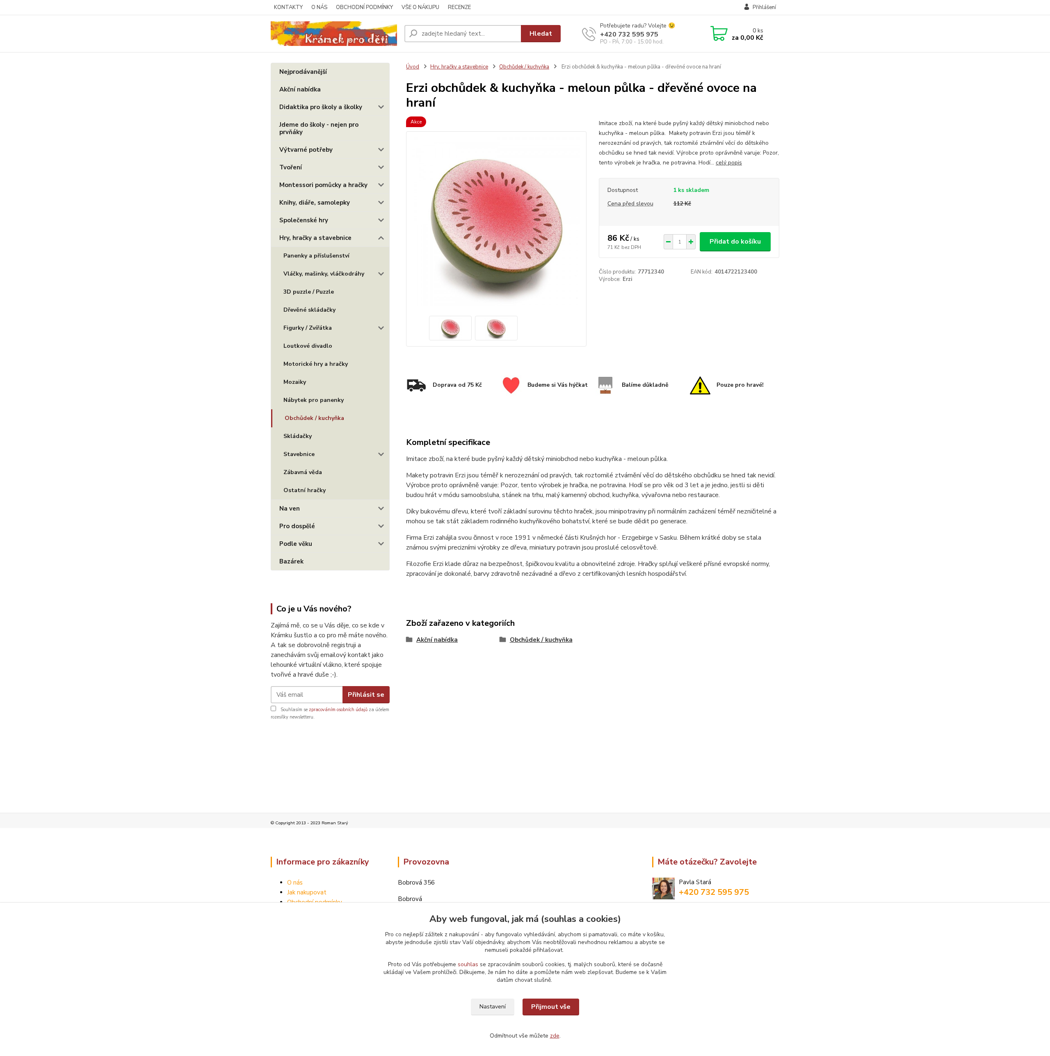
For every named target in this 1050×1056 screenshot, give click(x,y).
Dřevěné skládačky (309, 310)
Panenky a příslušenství (316, 256)
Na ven (289, 508)
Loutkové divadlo (307, 346)
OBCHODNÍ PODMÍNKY (364, 7)
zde (554, 1036)
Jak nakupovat (306, 892)
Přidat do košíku (735, 241)
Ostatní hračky (304, 490)
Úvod (412, 67)
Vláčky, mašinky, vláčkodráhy (323, 274)
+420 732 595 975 (629, 34)
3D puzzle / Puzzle (308, 292)
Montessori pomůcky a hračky (323, 185)
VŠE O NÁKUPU (420, 7)
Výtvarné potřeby (306, 150)
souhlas (468, 964)
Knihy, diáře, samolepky (314, 202)
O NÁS (319, 7)
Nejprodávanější (303, 72)
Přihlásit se (366, 694)
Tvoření (290, 167)
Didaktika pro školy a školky (320, 107)
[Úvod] (334, 33)
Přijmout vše (551, 1006)
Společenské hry (303, 220)
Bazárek (291, 561)
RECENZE (459, 7)
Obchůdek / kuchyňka (314, 418)
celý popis (729, 162)
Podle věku (295, 544)
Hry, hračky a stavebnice (315, 238)
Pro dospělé (297, 526)
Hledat (541, 33)
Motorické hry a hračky (315, 364)
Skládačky (297, 436)
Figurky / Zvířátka (307, 328)
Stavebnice (299, 454)
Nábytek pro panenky (313, 400)
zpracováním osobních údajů (338, 710)
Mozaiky (294, 382)
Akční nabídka (300, 89)
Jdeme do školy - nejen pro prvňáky (318, 128)
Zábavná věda (302, 472)
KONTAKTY (288, 7)
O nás (295, 882)
